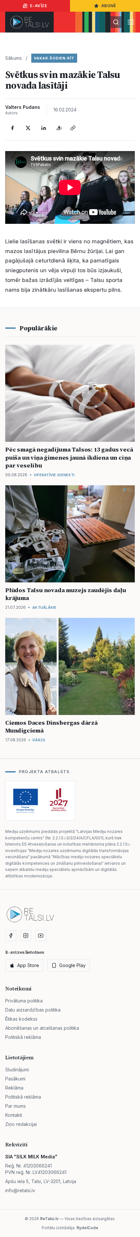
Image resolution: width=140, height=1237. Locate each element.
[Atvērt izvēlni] (130, 22)
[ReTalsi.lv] (29, 22)
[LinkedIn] (43, 128)
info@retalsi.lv (20, 1190)
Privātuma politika (24, 1000)
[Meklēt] (116, 22)
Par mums (15, 1106)
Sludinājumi (17, 1069)
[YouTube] (40, 935)
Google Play (72, 965)
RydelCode (87, 1227)
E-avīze (38, 5)
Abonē (108, 5)
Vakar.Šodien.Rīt (54, 58)
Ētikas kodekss (21, 1019)
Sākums (13, 58)
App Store (28, 965)
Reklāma (14, 1087)
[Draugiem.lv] (59, 128)
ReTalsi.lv (49, 1218)
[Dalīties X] (28, 128)
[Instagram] (25, 935)
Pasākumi (15, 1078)
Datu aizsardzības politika (33, 1010)
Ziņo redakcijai (21, 1124)
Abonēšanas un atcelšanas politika (42, 1028)
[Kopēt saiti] (73, 128)
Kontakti (13, 1115)
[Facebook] (12, 128)
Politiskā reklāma (23, 1037)
